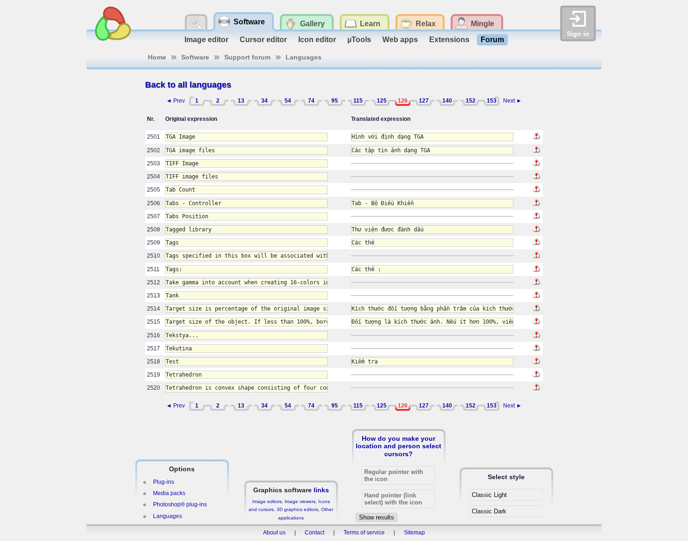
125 (382, 100)
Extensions (449, 40)
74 (311, 100)
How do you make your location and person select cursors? (398, 446)
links (321, 490)
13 (241, 100)
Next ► (512, 100)
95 (334, 100)
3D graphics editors (297, 509)
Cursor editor (263, 40)
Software (195, 57)
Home (157, 57)
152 (471, 100)
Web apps (400, 40)
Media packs (169, 493)
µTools (359, 40)
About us (274, 532)
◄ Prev (175, 100)
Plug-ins (163, 482)
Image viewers (300, 501)
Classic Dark (489, 511)
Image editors (267, 501)
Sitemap (414, 532)
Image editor (206, 40)
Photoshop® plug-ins (180, 504)
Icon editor (317, 40)
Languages (303, 57)
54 (288, 100)
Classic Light (489, 494)
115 (358, 100)
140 (447, 100)
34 (264, 100)
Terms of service (364, 532)
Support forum (247, 57)
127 (424, 100)
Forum (492, 40)
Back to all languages (188, 84)
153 (492, 100)
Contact (314, 532)
